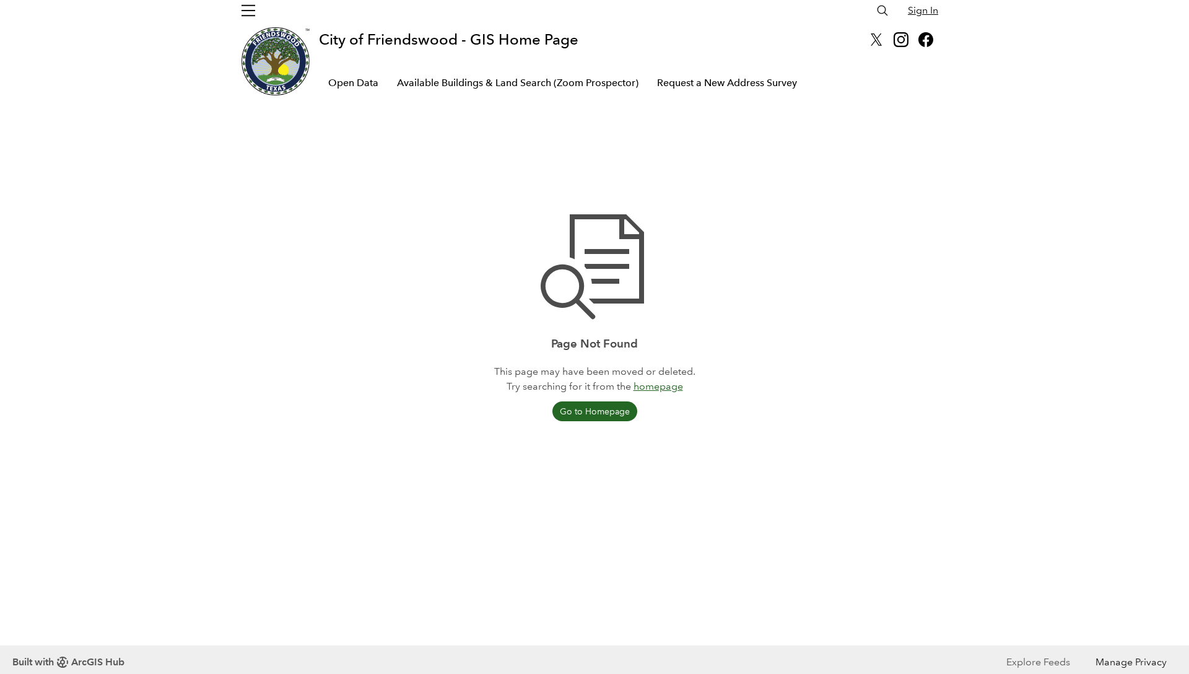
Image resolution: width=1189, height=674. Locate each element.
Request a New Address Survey (727, 83)
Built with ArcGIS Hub (68, 662)
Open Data (353, 83)
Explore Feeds (1038, 662)
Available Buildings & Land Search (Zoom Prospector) (517, 83)
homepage (658, 386)
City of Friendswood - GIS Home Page (448, 39)
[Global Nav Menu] (248, 10)
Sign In (923, 10)
